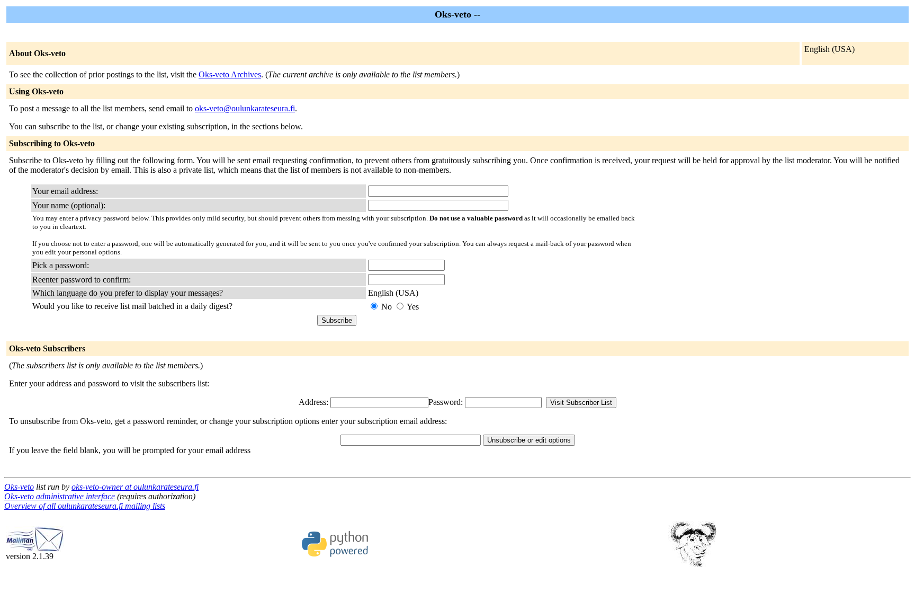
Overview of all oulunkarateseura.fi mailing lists (84, 505)
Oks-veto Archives (230, 74)
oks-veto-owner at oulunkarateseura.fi (135, 486)
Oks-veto (19, 486)
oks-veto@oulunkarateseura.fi (245, 108)
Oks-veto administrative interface (59, 496)
